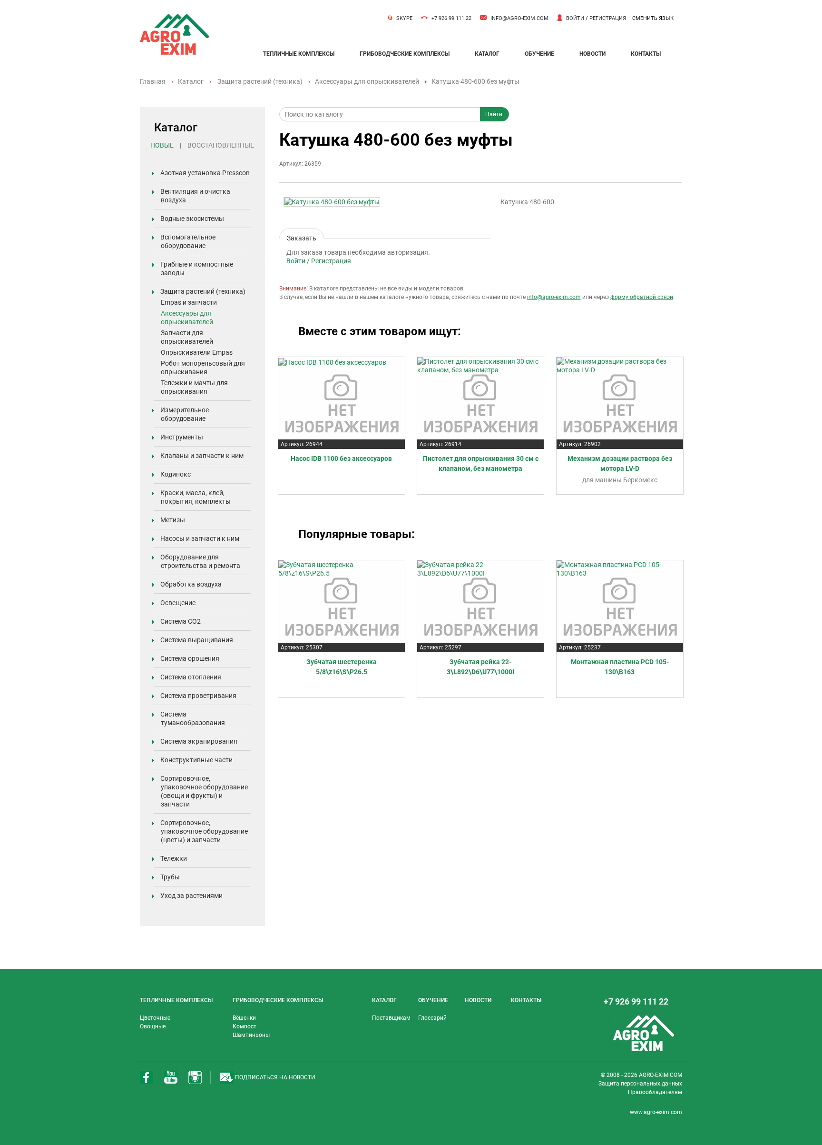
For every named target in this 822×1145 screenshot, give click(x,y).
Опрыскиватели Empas (197, 352)
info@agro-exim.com (519, 18)
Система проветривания (198, 695)
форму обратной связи (641, 297)
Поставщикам (391, 1018)
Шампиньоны (251, 1035)
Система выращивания (196, 640)
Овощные (153, 1026)
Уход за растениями (191, 895)
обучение (539, 53)
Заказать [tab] (301, 236)
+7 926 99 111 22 (451, 18)
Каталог (191, 81)
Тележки (173, 858)
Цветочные (155, 1018)
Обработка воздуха (191, 584)
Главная (153, 81)
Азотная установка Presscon (205, 173)
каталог (487, 53)
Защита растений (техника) (260, 81)
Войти (575, 18)
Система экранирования (198, 741)
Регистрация (607, 18)
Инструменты (181, 437)
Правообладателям (655, 1092)
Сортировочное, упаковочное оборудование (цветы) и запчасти (204, 831)
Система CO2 (180, 621)
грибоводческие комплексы (405, 53)
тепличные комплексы (298, 53)
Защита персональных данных (640, 1083)
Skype (404, 18)
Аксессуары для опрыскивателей (367, 81)
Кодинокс (175, 474)
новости (592, 53)
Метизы (172, 520)
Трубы (170, 877)
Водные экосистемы (192, 218)
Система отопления (190, 677)
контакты (646, 53)
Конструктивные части (196, 760)
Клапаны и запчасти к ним (202, 455)
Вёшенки (244, 1018)
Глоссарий (432, 1018)
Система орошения (189, 658)
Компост (244, 1026)
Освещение (178, 603)
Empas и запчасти (189, 302)
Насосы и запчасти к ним (199, 538)
